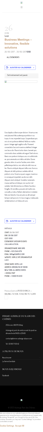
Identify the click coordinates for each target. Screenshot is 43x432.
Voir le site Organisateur (22, 257)
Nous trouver (6, 357)
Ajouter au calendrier (20, 67)
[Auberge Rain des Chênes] (21, 3)
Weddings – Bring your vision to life (20, 292)
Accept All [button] (19, 425)
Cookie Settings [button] (7, 425)
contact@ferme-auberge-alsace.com (19, 338)
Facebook (5, 375)
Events (24, 241)
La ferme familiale (8, 361)
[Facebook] (21, 394)
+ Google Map (10, 273)
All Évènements (12, 57)
